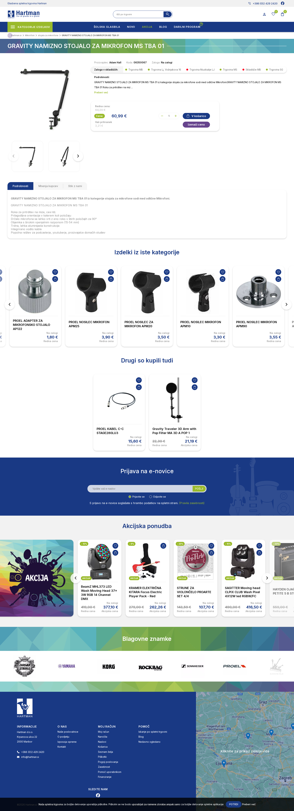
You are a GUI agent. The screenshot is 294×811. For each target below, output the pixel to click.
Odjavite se (159, 496)
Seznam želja (105, 751)
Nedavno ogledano (149, 741)
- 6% (83, 544)
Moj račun (103, 731)
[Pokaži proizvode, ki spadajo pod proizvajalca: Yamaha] (24, 666)
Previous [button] (9, 304)
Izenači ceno (196, 124)
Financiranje (104, 776)
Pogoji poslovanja (108, 761)
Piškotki (102, 756)
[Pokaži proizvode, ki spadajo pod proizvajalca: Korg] (66, 666)
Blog (141, 736)
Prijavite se (138, 496)
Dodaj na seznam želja (55, 272)
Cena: (99, 115)
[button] (78, 156)
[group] (27, 156)
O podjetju (63, 736)
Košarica (103, 746)
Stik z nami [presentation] (75, 186)
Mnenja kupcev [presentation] (48, 186)
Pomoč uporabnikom (109, 771)
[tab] (20, 186)
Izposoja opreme (67, 741)
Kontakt (62, 746)
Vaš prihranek (103, 122)
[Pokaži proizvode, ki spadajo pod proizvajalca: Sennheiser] (150, 666)
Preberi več (249, 804)
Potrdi (233, 804)
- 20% (228, 544)
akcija (86, 578)
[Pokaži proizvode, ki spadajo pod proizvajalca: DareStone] (235, 666)
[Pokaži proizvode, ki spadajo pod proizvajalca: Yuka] (277, 666)
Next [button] (286, 304)
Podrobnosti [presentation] (20, 186)
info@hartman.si (30, 756)
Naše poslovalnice (68, 731)
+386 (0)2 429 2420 (262, 3)
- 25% (132, 544)
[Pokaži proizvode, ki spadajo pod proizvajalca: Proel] (193, 666)
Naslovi (102, 741)
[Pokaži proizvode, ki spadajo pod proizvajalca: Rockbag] (108, 666)
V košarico (199, 116)
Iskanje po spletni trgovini (152, 731)
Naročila (102, 736)
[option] (35, 306)
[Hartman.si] (25, 707)
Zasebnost (104, 766)
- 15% (180, 544)
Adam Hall (115, 62)
